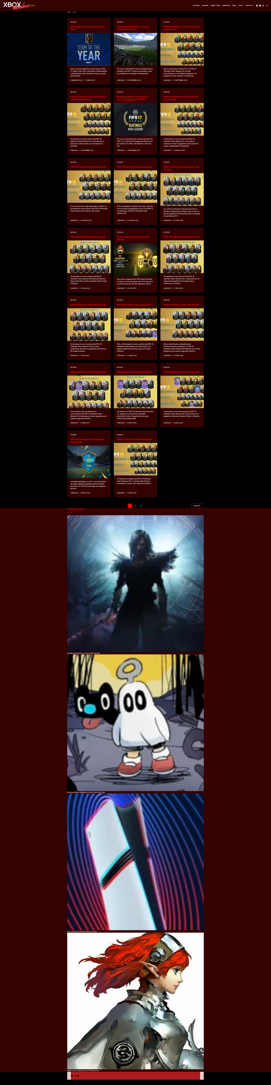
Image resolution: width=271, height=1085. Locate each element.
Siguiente (196, 505)
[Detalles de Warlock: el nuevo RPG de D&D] (135, 583)
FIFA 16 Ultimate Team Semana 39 (88, 372)
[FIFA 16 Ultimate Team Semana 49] (135, 186)
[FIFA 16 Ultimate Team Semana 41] (135, 324)
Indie (234, 5)
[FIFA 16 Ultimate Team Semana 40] (182, 324)
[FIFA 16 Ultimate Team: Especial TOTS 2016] (89, 462)
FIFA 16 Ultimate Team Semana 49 (134, 167)
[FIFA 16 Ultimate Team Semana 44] (182, 256)
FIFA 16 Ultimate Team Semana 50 (88, 167)
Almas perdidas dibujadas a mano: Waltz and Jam (86, 792)
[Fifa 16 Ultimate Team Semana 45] (89, 256)
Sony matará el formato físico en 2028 (82, 931)
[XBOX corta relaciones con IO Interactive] (135, 1001)
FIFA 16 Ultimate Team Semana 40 (181, 304)
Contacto (249, 5)
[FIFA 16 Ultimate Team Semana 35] (135, 459)
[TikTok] (263, 5)
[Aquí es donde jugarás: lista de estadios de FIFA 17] (135, 49)
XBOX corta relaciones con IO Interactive (83, 1071)
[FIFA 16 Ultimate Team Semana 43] (89, 324)
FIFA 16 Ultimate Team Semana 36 (181, 372)
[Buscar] (267, 5)
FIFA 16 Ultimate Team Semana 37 (134, 372)
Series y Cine (215, 5)
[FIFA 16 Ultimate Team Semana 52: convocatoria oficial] (89, 119)
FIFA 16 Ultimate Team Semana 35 (134, 439)
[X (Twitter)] (257, 5)
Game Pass (226, 5)
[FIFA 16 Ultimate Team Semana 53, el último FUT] (182, 49)
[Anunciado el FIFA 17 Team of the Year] (89, 49)
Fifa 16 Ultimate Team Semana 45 (87, 237)
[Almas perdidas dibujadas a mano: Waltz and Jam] (135, 722)
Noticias (196, 5)
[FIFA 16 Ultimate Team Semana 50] (89, 186)
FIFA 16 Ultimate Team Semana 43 (88, 304)
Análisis (205, 5)
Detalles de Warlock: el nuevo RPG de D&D (83, 653)
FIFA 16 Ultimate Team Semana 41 (134, 304)
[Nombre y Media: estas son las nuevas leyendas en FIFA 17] (135, 119)
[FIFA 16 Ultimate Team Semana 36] (182, 392)
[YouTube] (260, 5)
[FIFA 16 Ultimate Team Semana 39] (89, 392)
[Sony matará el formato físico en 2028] (135, 862)
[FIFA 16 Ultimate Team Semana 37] (135, 392)
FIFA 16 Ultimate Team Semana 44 (181, 237)
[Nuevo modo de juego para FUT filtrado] (135, 259)
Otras (240, 5)
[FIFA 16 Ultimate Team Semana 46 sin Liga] (182, 189)
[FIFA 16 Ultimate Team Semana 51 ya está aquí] (182, 119)
